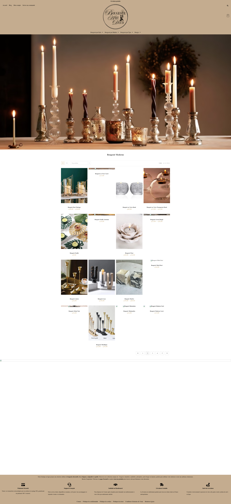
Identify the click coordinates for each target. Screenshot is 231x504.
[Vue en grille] (62, 163)
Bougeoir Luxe (102, 299)
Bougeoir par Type (125, 32)
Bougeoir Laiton (74, 299)
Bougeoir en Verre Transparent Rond (157, 207)
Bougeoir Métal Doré (157, 265)
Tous (168, 163)
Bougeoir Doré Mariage (74, 207)
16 (163, 163)
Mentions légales (149, 501)
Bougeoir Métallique (101, 345)
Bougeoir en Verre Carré (101, 174)
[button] (97, 32)
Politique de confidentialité (90, 501)
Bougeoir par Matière (111, 32)
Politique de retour (118, 501)
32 (165, 163)
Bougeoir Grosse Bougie (156, 219)
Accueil (5, 5)
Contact (79, 501)
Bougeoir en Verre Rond (129, 207)
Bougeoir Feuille (74, 253)
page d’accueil (104, 479)
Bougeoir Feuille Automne (102, 219)
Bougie (137, 32)
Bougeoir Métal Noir (74, 311)
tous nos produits (118, 479)
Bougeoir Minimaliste (129, 311)
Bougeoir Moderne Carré (157, 311)
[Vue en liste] (66, 163)
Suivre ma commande (29, 5)
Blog (10, 5)
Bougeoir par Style (96, 32)
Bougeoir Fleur (129, 253)
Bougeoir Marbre (129, 299)
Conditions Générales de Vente (134, 501)
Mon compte (17, 5)
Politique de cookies (105, 501)
